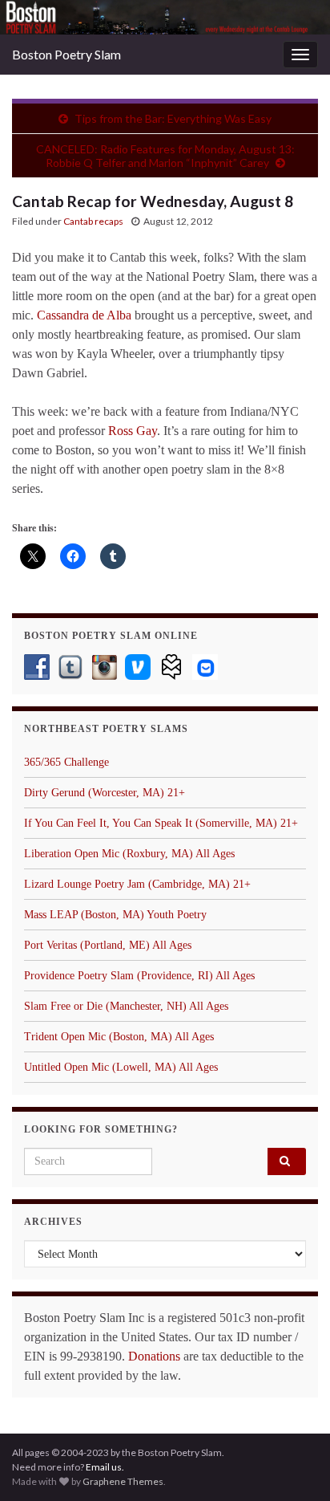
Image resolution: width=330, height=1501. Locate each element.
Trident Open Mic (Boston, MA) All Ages (119, 1037)
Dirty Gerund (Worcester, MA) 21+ (104, 793)
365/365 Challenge (66, 762)
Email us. (105, 1467)
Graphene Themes (122, 1481)
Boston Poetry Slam (66, 54)
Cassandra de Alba (84, 315)
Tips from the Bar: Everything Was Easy (173, 118)
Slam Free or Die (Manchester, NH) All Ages (126, 1006)
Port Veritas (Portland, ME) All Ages (107, 945)
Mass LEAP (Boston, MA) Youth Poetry (115, 915)
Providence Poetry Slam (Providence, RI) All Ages (139, 976)
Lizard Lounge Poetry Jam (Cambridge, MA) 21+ (137, 884)
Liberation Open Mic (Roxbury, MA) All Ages (129, 854)
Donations (154, 1356)
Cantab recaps (93, 221)
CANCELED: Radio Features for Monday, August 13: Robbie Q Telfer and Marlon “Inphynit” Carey (165, 155)
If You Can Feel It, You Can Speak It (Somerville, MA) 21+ (161, 823)
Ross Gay (132, 430)
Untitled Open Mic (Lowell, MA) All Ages (121, 1067)
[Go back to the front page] (165, 17)
